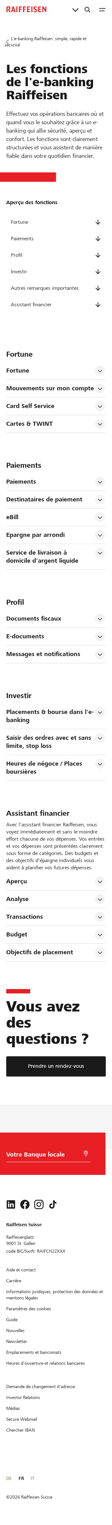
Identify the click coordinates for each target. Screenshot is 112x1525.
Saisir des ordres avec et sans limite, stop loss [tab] (49, 741)
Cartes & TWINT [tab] (29, 423)
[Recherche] (87, 9)
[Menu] (102, 9)
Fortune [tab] (17, 370)
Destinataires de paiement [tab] (44, 499)
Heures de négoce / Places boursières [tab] (45, 767)
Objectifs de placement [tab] (39, 952)
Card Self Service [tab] (30, 406)
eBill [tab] (12, 517)
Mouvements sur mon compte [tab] (50, 388)
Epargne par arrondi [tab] (35, 534)
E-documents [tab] (25, 636)
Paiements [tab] (21, 481)
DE (9, 1478)
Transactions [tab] (24, 916)
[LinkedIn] (11, 1204)
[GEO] (86, 1153)
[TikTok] (53, 1204)
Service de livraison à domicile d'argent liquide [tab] (42, 556)
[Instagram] (39, 1204)
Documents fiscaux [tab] (33, 618)
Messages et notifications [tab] (43, 654)
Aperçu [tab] (16, 881)
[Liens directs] (75, 9)
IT (32, 1478)
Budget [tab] (16, 934)
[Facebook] (25, 1204)
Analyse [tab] (17, 899)
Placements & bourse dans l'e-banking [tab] (50, 716)
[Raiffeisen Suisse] (26, 9)
